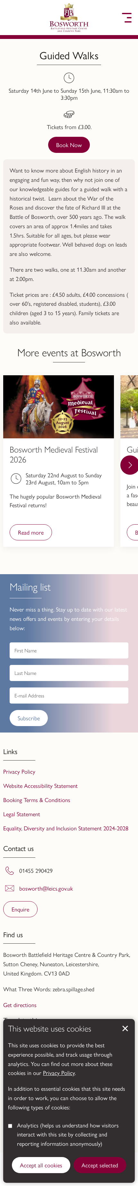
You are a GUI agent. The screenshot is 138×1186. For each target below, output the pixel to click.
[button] (11, 17)
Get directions (20, 1005)
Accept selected (100, 1165)
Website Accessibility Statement (40, 785)
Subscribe (29, 718)
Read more (27, 534)
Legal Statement (21, 814)
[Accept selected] (125, 1028)
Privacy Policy (59, 1073)
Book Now (69, 145)
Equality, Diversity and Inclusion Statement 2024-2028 (65, 828)
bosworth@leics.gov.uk (46, 888)
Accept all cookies (41, 1165)
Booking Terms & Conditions (36, 800)
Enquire (20, 909)
